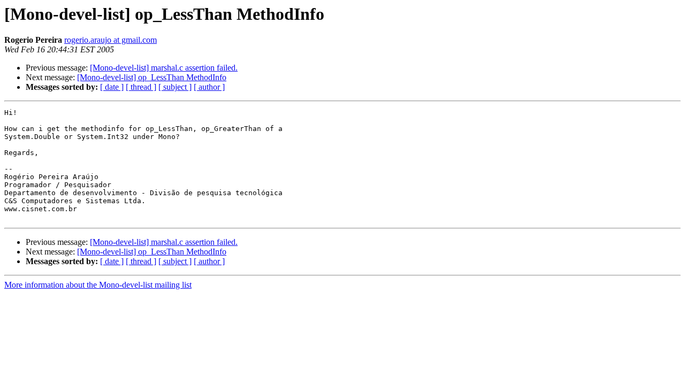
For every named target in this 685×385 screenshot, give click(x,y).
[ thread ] (141, 86)
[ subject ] (175, 86)
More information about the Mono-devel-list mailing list (98, 284)
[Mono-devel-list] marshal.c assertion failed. (164, 67)
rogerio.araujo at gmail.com (110, 39)
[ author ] (209, 86)
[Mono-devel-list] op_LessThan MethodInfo (151, 77)
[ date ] (112, 86)
